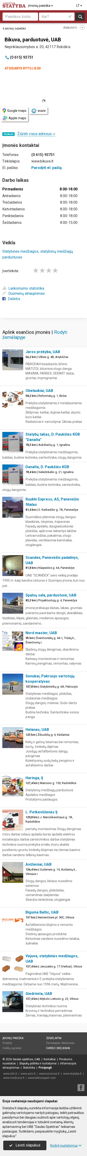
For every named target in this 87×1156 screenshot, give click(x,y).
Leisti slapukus (27, 1145)
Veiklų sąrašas (12, 1048)
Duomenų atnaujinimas (26, 293)
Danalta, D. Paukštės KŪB (47, 467)
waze (42, 111)
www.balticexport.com (42, 1078)
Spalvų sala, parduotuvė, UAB (51, 595)
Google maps (16, 111)
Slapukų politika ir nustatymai (38, 1063)
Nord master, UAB (41, 633)
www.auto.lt (28, 1073)
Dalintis (14, 299)
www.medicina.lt (13, 1078)
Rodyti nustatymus (64, 1145)
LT (78, 5)
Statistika (29, 1067)
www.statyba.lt (72, 1073)
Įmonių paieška (39, 5)
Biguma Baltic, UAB (42, 912)
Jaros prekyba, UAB (43, 352)
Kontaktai (50, 1059)
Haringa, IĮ (34, 778)
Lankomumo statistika (26, 288)
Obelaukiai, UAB (39, 390)
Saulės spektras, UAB (26, 1059)
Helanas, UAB (37, 729)
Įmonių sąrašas (15, 28)
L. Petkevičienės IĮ (42, 812)
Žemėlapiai (53, 1038)
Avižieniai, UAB (39, 864)
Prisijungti (45, 1067)
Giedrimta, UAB (39, 993)
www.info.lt (10, 1073)
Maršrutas (67, 1043)
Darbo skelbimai (58, 1048)
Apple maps (17, 118)
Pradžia (7, 1043)
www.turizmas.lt (49, 1073)
